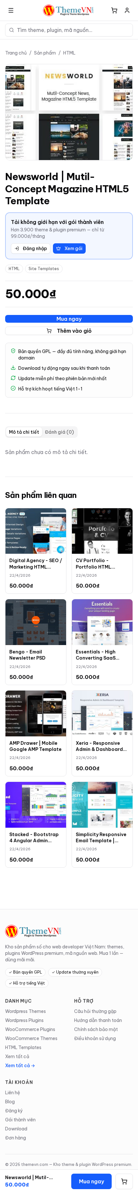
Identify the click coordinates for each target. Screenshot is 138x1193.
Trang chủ (16, 53)
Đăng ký (14, 1111)
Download (16, 1129)
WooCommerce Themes (31, 1038)
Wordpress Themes (25, 1011)
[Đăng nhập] (127, 10)
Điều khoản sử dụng (95, 1038)
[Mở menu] (11, 10)
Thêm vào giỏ (74, 331)
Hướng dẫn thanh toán (98, 1020)
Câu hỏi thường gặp (95, 1011)
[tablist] (41, 432)
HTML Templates (23, 1047)
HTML (69, 53)
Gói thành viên (20, 1120)
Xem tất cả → (20, 1065)
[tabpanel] (69, 452)
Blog (10, 1102)
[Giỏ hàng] (114, 10)
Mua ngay (69, 319)
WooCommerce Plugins (30, 1029)
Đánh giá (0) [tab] (59, 432)
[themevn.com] (69, 10)
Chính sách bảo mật (96, 1029)
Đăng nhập (35, 248)
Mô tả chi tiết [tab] (24, 432)
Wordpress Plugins (24, 1020)
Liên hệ (12, 1093)
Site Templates (44, 268)
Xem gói (73, 248)
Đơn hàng (15, 1138)
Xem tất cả (17, 1056)
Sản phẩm (45, 53)
